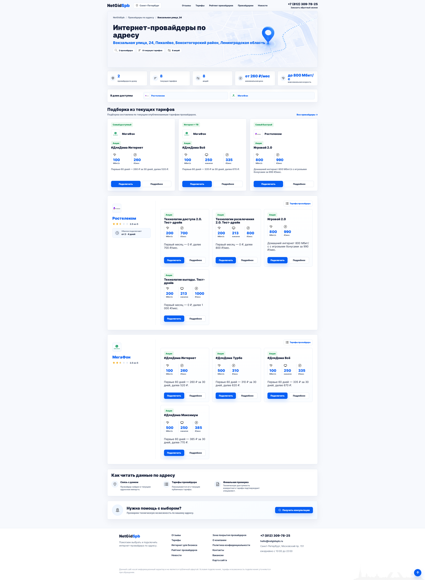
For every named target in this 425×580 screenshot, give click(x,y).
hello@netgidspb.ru (271, 541)
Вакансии (218, 555)
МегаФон (243, 95)
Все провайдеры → (307, 114)
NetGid (118, 5)
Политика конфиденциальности (231, 545)
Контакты (218, 550)
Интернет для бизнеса (184, 545)
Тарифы (200, 5)
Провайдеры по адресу (141, 17)
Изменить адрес (129, 59)
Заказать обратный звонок (304, 7)
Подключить (126, 184)
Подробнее (156, 184)
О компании (219, 540)
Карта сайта (219, 560)
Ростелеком (158, 95)
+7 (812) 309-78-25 (275, 535)
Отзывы (186, 5)
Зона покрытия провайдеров (229, 535)
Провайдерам (245, 5)
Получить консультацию (296, 510)
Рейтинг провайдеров (221, 5)
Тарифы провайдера (300, 203)
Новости (262, 5)
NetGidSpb (119, 17)
